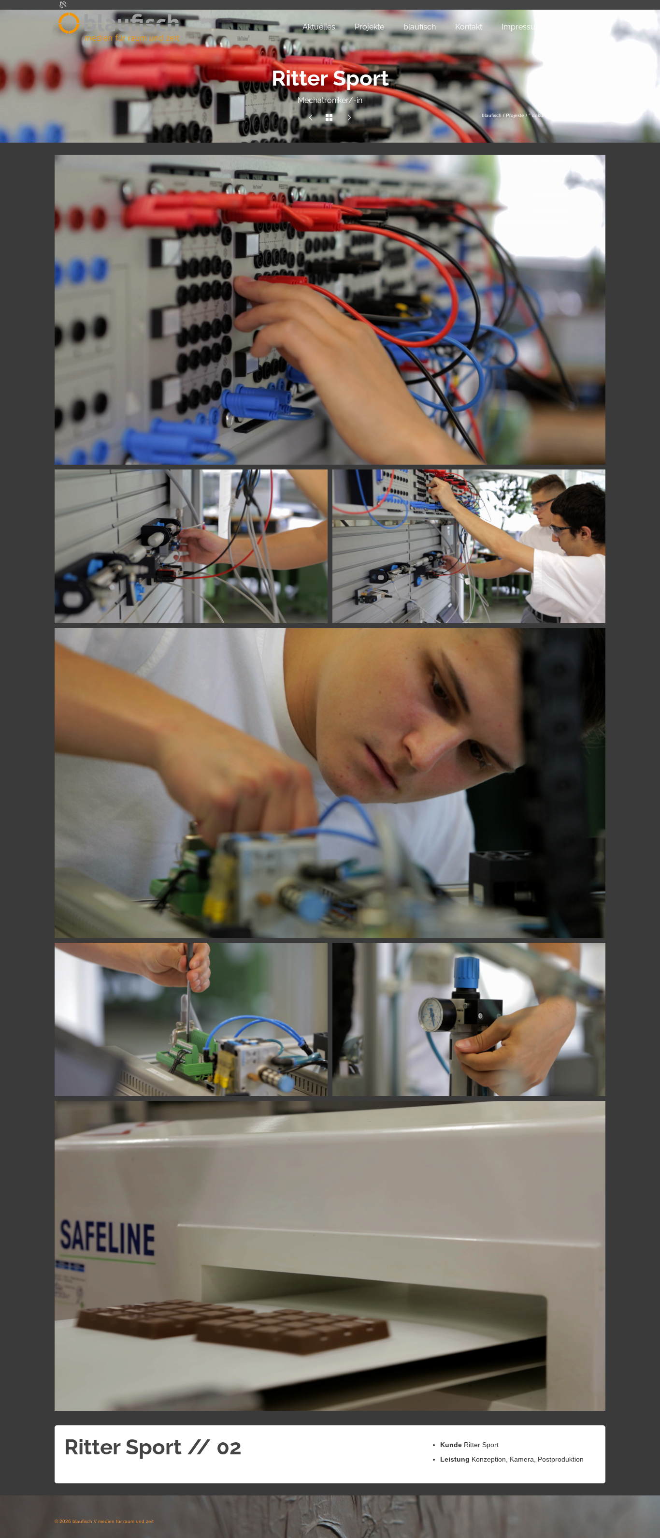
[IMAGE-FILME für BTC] (310, 118)
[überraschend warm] (349, 118)
